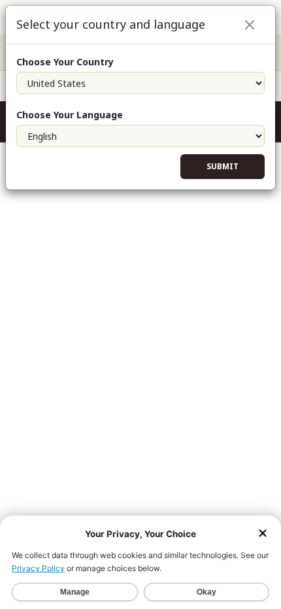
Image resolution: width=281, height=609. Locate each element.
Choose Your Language (69, 114)
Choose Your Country (65, 62)
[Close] (249, 25)
